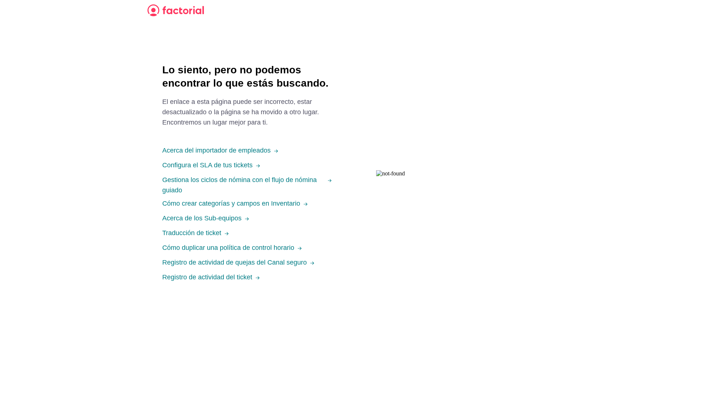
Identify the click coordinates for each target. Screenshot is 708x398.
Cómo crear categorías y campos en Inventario (231, 203)
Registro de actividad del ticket (207, 277)
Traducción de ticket (191, 233)
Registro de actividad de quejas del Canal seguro (234, 262)
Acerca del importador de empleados (216, 150)
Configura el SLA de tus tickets (207, 165)
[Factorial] (176, 10)
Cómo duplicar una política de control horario (228, 247)
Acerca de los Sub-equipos (202, 218)
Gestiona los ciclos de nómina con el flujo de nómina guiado (239, 185)
